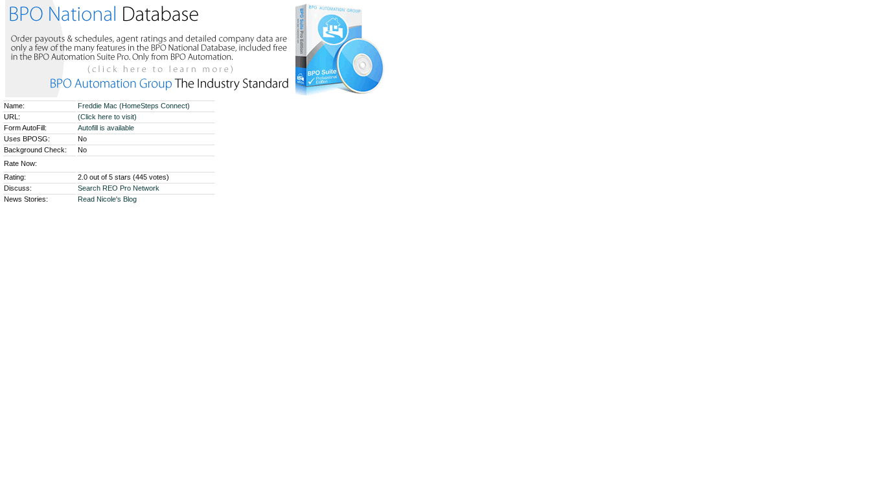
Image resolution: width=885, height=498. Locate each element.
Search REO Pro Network (118, 188)
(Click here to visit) (107, 117)
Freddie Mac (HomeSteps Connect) (135, 106)
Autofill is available (106, 128)
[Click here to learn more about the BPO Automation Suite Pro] (196, 95)
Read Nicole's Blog (107, 199)
